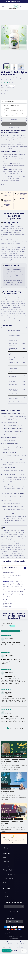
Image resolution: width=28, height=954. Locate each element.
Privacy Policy (8, 870)
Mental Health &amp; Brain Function (10, 786)
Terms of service (10, 936)
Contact (6, 862)
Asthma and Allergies (7, 818)
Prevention (4, 813)
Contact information (14, 938)
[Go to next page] (23, 728)
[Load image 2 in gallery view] (14, 66)
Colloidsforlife (13, 932)
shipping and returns (10, 866)
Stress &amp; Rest (6, 788)
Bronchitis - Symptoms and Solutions (12, 822)
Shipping (3, 87)
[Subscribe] (22, 906)
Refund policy (8, 878)
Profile (5, 897)
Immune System (13, 813)
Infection (22, 813)
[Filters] (21, 631)
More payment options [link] (14, 127)
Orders (5, 892)
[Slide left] (1, 67)
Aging (3, 754)
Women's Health (18, 754)
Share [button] (4, 184)
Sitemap (6, 882)
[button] (3, 6)
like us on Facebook (11, 594)
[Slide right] (26, 67)
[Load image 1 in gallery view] (7, 66)
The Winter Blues (7, 791)
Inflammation (5, 816)
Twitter (8, 596)
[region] (14, 367)
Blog (4, 857)
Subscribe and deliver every (11, 105)
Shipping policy (19, 936)
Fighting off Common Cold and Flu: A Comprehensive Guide (13, 760)
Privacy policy (20, 933)
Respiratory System (6, 756)
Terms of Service (9, 874)
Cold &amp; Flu (17, 756)
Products (10, 754)
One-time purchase (9, 101)
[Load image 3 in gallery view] (21, 66)
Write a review (10, 631)
